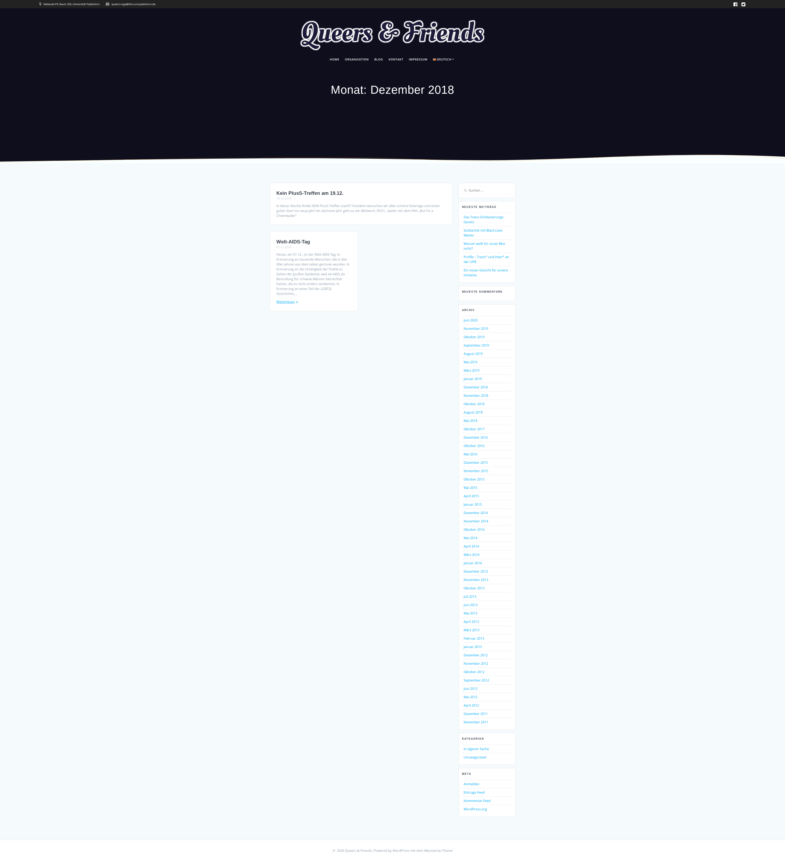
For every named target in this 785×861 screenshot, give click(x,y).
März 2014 (471, 554)
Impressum (418, 59)
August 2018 (473, 412)
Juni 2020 (471, 320)
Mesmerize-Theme (438, 850)
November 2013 (476, 580)
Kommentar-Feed (477, 801)
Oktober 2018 (474, 404)
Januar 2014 (473, 563)
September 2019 (476, 345)
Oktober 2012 (474, 672)
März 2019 (471, 370)
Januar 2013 (473, 647)
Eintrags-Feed (474, 792)
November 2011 (476, 722)
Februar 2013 (474, 638)
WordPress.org (475, 809)
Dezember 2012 (476, 655)
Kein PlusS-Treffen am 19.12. (309, 193)
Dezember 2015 (476, 462)
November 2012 (476, 663)
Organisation (357, 59)
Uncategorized (475, 757)
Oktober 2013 (474, 588)
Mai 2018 (470, 420)
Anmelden (471, 784)
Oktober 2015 (474, 479)
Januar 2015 (473, 504)
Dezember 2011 (476, 714)
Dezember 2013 (476, 571)
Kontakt (396, 59)
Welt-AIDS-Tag (293, 241)
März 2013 (471, 630)
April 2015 (471, 496)
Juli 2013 (470, 596)
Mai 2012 (470, 697)
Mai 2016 (470, 454)
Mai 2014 (470, 538)
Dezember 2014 (476, 513)
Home (334, 59)
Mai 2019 (470, 362)
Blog (378, 59)
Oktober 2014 (474, 529)
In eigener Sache (476, 749)
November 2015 (476, 471)
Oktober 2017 (474, 429)
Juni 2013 (471, 605)
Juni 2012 (471, 688)
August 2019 (473, 353)
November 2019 (476, 328)
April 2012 (471, 705)
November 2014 (476, 521)
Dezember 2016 (476, 437)
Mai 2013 (470, 613)
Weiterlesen (285, 302)
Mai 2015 (470, 487)
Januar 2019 (473, 379)
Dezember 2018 (476, 387)
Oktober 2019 (474, 337)
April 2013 (471, 621)
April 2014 (471, 546)
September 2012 (476, 680)
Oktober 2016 (474, 446)
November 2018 (476, 395)
